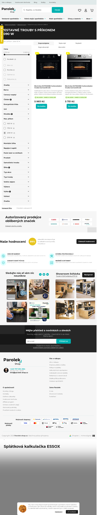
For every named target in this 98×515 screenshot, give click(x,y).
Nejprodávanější (43, 47)
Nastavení (58, 512)
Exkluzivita (11, 79)
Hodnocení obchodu (22, 2)
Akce (9, 65)
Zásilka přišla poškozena (57, 378)
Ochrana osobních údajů (11, 405)
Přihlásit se (63, 341)
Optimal (10, 75)
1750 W (10, 128)
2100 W (10, 137)
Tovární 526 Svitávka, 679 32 (66, 276)
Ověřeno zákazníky (9, 396)
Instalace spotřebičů (56, 381)
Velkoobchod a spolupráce (58, 370)
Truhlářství (52, 396)
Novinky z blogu (8, 391)
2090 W (11, 133)
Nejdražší (78, 43)
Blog (35, 2)
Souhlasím (72, 512)
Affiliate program (8, 402)
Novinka (10, 70)
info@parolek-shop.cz (19, 373)
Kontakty (52, 2)
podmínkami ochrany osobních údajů (48, 347)
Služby (43, 2)
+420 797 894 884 (17, 369)
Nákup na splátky (55, 367)
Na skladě (11, 59)
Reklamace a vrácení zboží (58, 375)
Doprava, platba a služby (57, 365)
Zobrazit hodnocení (86, 241)
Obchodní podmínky (10, 407)
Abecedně (61, 47)
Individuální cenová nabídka (58, 373)
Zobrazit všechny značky (13, 226)
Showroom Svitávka (56, 394)
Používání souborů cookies (12, 410)
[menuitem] (12, 18)
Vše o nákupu (6, 2)
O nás (51, 391)
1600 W (10, 123)
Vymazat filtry (7, 208)
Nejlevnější (62, 43)
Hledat (57, 10)
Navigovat (88, 275)
